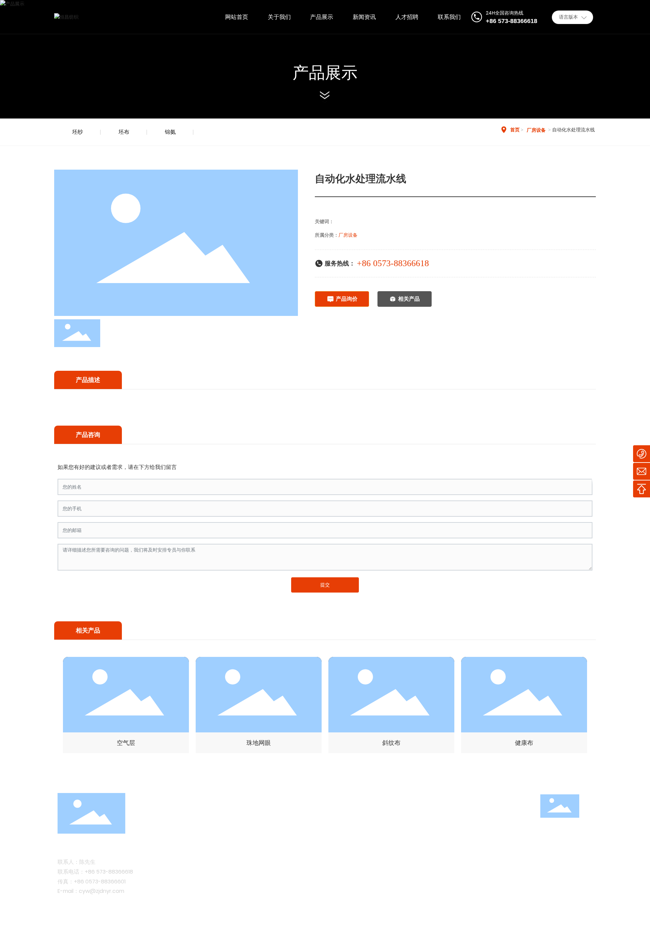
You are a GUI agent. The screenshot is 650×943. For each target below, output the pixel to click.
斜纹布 (391, 742)
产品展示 (325, 72)
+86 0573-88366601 (100, 881)
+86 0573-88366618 (393, 263)
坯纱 (77, 132)
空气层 (126, 742)
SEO (587, 929)
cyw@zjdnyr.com (101, 891)
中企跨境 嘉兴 (558, 929)
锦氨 (170, 132)
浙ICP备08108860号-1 (202, 929)
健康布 (524, 742)
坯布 (123, 132)
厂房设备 (536, 130)
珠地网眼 (258, 742)
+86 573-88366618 (109, 872)
